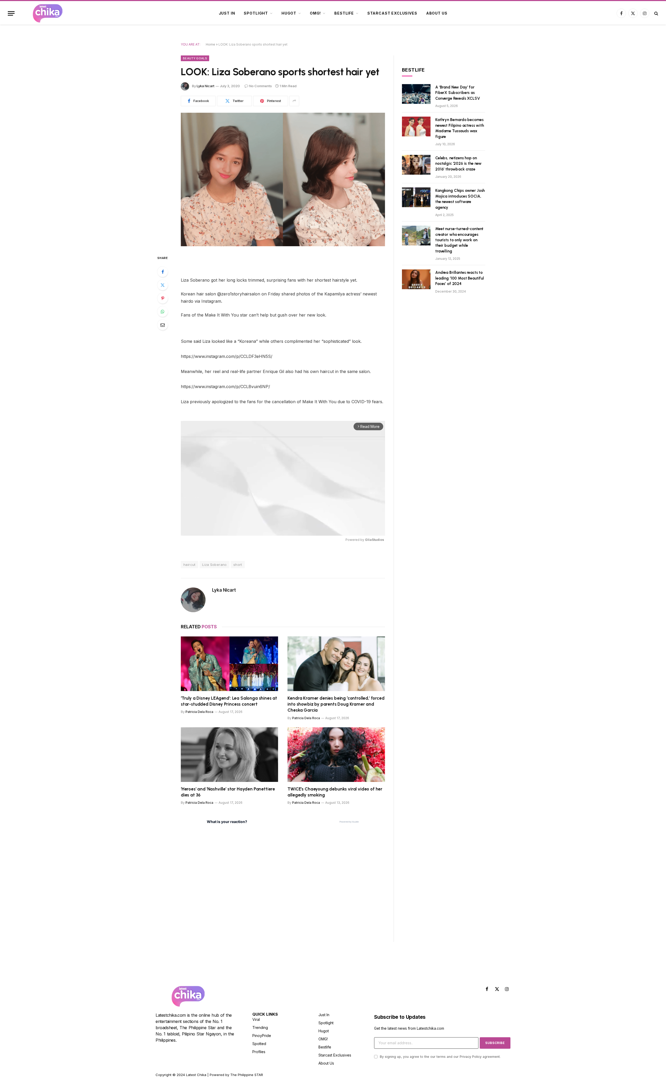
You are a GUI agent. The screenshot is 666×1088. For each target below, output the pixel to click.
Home (210, 44)
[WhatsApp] (162, 311)
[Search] (655, 13)
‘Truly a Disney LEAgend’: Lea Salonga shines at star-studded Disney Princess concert (229, 701)
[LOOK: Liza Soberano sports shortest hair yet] (283, 179)
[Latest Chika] (47, 13)
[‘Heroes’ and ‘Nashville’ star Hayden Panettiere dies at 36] (229, 754)
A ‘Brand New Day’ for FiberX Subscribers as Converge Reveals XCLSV (457, 93)
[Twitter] (162, 285)
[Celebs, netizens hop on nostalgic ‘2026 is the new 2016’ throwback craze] (416, 165)
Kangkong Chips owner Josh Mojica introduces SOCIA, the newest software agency (460, 199)
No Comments (260, 86)
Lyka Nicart (205, 86)
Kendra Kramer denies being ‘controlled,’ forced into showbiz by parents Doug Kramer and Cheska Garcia (335, 704)
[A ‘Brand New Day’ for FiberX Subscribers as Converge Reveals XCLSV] (416, 94)
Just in (227, 13)
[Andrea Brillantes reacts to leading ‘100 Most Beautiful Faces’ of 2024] (416, 279)
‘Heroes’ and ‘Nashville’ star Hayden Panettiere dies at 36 (228, 792)
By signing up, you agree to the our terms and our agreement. (440, 1057)
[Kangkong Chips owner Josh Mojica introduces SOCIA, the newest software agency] (416, 197)
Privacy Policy (471, 1057)
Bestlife (344, 13)
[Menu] (11, 13)
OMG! (315, 13)
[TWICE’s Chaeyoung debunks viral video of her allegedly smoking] (336, 754)
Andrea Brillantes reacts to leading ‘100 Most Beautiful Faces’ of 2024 (459, 278)
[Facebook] (162, 272)
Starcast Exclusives (392, 13)
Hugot (288, 13)
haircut (189, 564)
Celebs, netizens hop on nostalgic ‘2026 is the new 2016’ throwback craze (458, 164)
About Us (436, 13)
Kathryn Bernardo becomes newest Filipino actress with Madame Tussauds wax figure (459, 128)
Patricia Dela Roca (199, 712)
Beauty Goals (195, 58)
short (237, 564)
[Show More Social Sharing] (294, 101)
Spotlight (256, 13)
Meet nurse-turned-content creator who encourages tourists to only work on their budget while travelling (459, 240)
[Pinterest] (162, 298)
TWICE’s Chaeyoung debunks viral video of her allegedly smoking (334, 792)
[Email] (162, 325)
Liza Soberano (214, 564)
